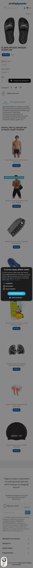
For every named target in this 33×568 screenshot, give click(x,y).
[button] (4, 283)
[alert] (16, 284)
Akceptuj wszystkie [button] (16, 293)
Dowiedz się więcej (15, 280)
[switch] (4, 565)
